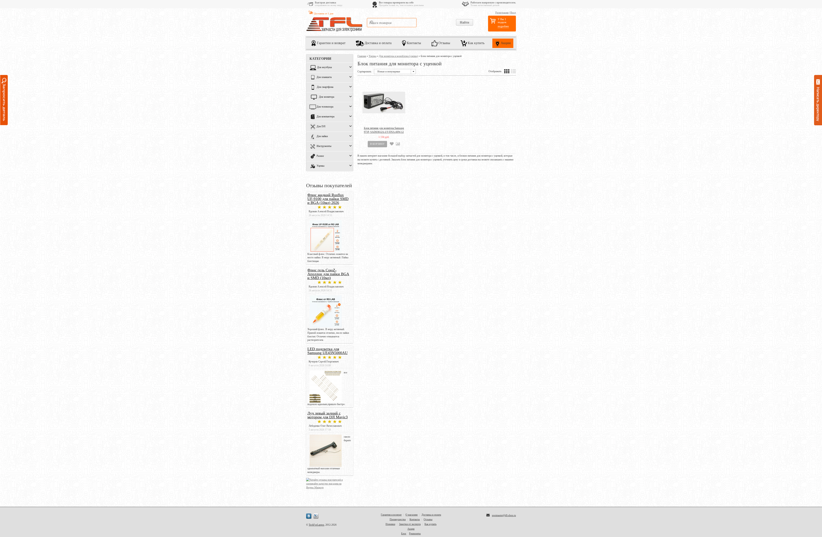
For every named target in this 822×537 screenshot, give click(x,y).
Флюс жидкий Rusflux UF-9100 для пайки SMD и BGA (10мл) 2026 (327, 199)
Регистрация (502, 12)
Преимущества (398, 519)
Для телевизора (325, 106)
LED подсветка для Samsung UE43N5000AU (327, 351)
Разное (320, 156)
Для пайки (322, 136)
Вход (513, 12)
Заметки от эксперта (410, 524)
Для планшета (324, 77)
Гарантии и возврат (330, 43)
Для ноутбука (324, 67)
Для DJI (321, 126)
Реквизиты (415, 533)
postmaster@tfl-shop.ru (504, 515)
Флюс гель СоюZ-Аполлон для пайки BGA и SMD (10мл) (328, 274)
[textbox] (392, 22)
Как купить (475, 43)
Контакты (413, 43)
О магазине (411, 514)
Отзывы (444, 43)
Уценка (320, 166)
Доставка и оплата (378, 43)
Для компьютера (325, 116)
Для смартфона (325, 87)
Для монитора (326, 97)
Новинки (390, 524)
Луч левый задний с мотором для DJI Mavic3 (327, 415)
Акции (505, 43)
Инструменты (324, 146)
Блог (403, 533)
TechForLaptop (316, 524)
